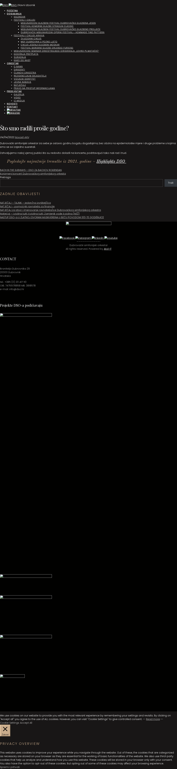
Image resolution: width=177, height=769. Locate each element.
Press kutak (14, 91)
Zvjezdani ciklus (31, 38)
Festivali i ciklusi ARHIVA (29, 35)
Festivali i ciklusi (24, 19)
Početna (12, 10)
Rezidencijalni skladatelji (30, 75)
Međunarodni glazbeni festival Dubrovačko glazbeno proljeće (60, 29)
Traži (170, 183)
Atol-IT (107, 249)
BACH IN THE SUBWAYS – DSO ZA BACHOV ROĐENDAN (31, 170)
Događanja (14, 13)
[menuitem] (14, 109)
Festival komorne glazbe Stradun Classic (47, 26)
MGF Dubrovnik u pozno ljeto (39, 41)
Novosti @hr (22, 137)
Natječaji (20, 85)
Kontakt (12, 106)
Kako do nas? (22, 60)
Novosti (12, 103)
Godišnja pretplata (26, 54)
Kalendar (19, 16)
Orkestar (13, 63)
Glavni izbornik (26, 5)
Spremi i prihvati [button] (10, 767)
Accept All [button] (26, 723)
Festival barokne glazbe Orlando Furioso (47, 47)
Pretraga (5, 177)
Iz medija (19, 100)
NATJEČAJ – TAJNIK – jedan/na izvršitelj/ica (25, 203)
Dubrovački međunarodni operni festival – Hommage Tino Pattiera (63, 32)
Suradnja (20, 57)
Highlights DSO (111, 162)
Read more (153, 719)
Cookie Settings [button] (9, 723)
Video (17, 97)
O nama (18, 66)
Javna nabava (22, 82)
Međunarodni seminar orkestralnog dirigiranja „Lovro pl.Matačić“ (56, 50)
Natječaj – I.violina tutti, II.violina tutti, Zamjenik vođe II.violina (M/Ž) (40, 213)
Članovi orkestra (25, 72)
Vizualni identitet (25, 78)
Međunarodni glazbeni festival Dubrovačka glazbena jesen (58, 23)
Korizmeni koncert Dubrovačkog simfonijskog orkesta (33, 173)
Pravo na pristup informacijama (34, 88)
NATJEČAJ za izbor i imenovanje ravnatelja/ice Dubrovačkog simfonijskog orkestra (50, 210)
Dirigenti (19, 69)
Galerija (19, 94)
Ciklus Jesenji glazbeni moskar (40, 44)
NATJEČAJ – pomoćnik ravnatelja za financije (27, 206)
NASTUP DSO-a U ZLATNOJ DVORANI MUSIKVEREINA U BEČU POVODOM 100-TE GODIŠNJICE (52, 217)
